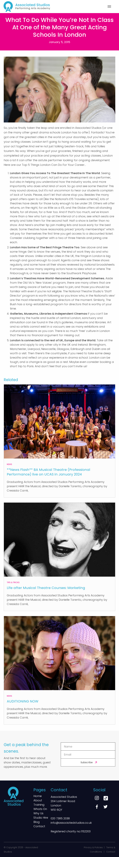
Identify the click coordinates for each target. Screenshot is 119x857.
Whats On (40, 809)
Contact (39, 826)
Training (38, 805)
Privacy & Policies (93, 847)
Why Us (38, 813)
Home (37, 796)
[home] (27, 6)
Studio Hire (40, 818)
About (37, 800)
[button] (109, 6)
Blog (36, 822)
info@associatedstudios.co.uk (71, 823)
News (9, 464)
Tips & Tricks (13, 582)
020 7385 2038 (60, 818)
